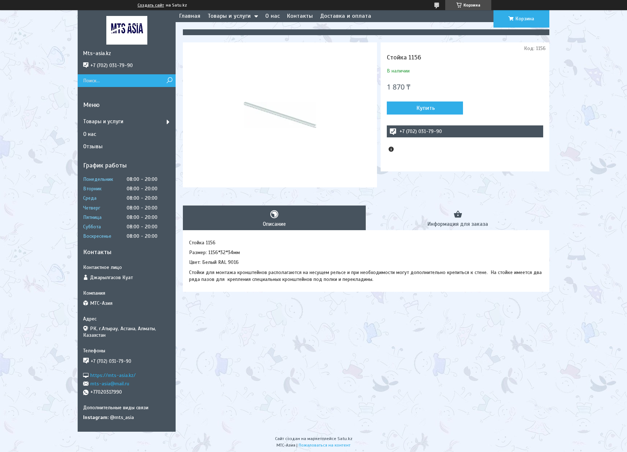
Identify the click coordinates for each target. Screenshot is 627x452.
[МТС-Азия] (126, 30)
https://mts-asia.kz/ (113, 375)
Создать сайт (151, 5)
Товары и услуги (229, 16)
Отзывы (93, 146)
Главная (189, 16)
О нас (272, 16)
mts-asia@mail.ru (109, 384)
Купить (426, 108)
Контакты (300, 16)
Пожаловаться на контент (325, 445)
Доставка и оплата (345, 16)
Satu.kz (344, 438)
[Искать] (169, 80)
